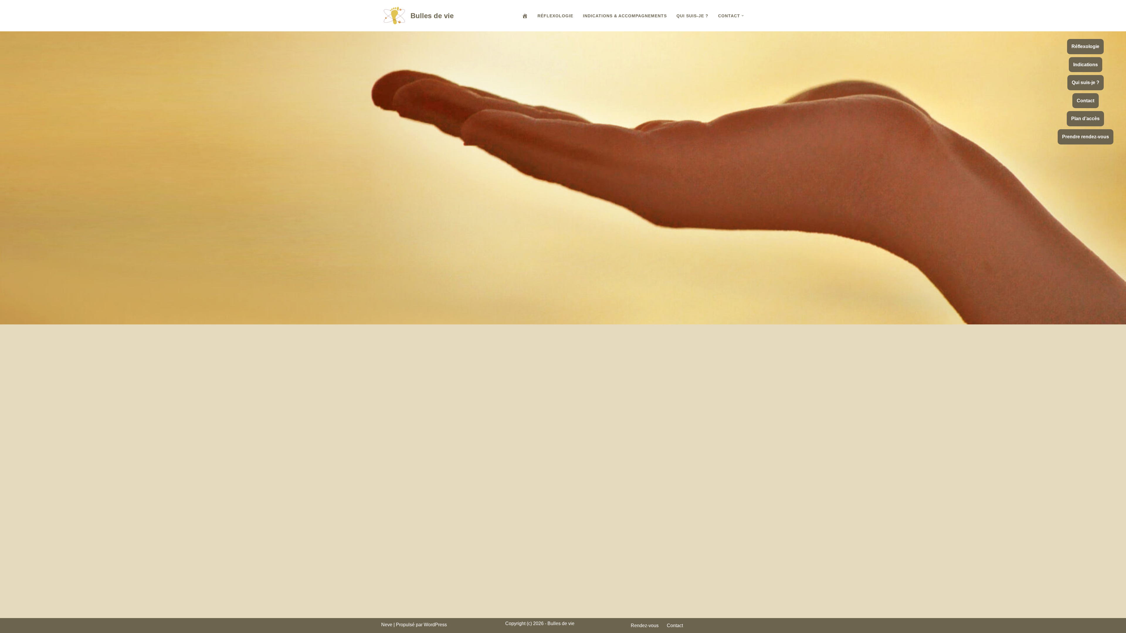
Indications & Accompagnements (625, 15)
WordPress (435, 624)
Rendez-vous (645, 625)
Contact (1085, 100)
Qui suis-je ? (692, 15)
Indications (1085, 64)
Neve (386, 624)
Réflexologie (555, 15)
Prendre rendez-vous (1085, 136)
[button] (743, 16)
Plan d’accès (1085, 118)
